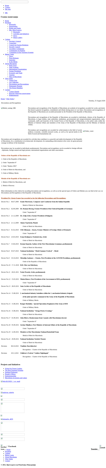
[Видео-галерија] (13, 400)
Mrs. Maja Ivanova (15, 30)
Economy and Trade (15, 73)
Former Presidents (15, 71)
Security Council (14, 47)
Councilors (12, 43)
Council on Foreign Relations (18, 45)
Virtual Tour (13, 80)
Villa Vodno (10, 99)
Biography (12, 24)
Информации (14, 95)
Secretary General (15, 41)
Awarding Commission (16, 49)
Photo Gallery (17, 37)
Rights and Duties (15, 28)
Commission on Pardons (17, 50)
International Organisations (18, 69)
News (15, 36)
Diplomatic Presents (15, 86)
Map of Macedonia (15, 77)
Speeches (12, 60)
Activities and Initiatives (21, 34)
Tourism (11, 75)
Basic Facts (13, 65)
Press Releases (14, 58)
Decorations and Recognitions (19, 84)
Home (3, 99)
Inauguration (13, 26)
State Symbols (13, 67)
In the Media (13, 62)
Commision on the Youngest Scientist (21, 52)
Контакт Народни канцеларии (19, 93)
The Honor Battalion (16, 88)
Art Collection (13, 82)
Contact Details (14, 91)
